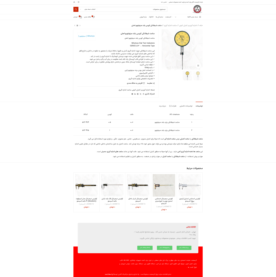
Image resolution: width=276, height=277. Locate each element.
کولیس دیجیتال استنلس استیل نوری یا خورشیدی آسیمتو (164, 201)
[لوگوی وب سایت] (197, 9)
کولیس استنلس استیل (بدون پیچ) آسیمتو (189, 199)
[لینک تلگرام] (132, 94)
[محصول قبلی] (80, 25)
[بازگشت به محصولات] (77, 25)
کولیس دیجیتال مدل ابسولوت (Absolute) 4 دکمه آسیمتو (86, 199)
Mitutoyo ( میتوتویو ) (86, 36)
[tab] (199, 105)
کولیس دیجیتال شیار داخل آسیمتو (138, 199)
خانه (201, 25)
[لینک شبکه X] (140, 94)
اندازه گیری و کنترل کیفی (188, 25)
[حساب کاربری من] (74, 2)
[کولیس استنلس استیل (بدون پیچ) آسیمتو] (190, 185)
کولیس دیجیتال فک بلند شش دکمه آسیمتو (112, 199)
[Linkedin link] (135, 94)
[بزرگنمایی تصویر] (198, 65)
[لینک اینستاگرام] (78, 2)
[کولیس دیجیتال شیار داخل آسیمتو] (138, 185)
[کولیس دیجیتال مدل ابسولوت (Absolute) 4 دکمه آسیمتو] (86, 185)
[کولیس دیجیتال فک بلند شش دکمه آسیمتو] (112, 185)
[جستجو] (75, 9)
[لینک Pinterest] (137, 94)
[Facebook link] (143, 94)
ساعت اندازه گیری (170, 25)
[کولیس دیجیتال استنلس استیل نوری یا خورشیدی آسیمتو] (164, 185)
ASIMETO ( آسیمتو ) (189, 204)
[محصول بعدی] (74, 25)
